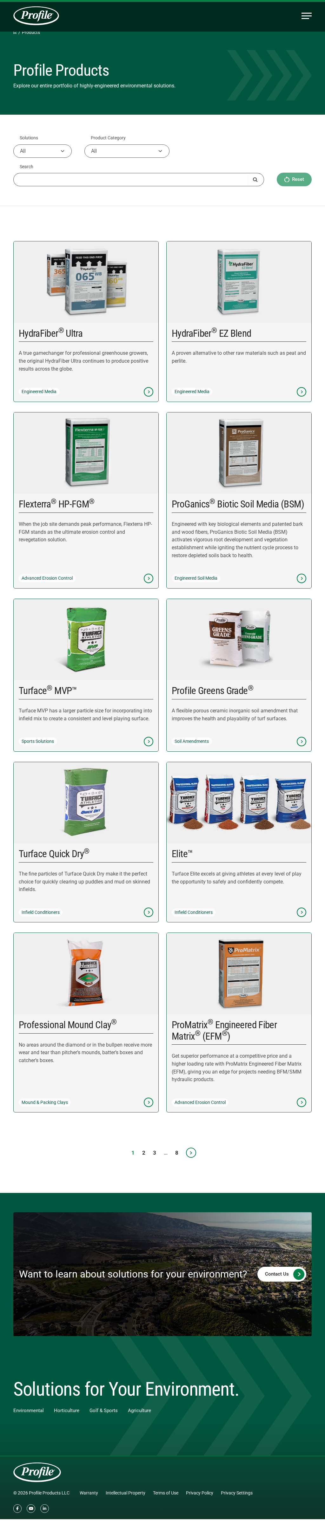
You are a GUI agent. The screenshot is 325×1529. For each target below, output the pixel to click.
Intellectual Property (125, 1493)
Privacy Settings (237, 1493)
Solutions (29, 138)
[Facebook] (17, 1508)
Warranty (89, 1493)
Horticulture (66, 1410)
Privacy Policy (199, 1493)
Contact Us (277, 1274)
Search (26, 166)
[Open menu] (307, 16)
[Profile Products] (36, 15)
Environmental (28, 1410)
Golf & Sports (104, 1410)
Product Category (108, 138)
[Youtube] (31, 1508)
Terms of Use (165, 1493)
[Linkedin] (44, 1508)
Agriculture (139, 1410)
